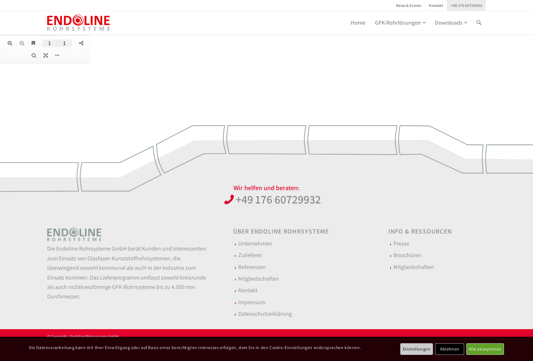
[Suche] (479, 22)
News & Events (408, 5)
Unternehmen (255, 243)
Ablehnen (449, 348)
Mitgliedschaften (258, 278)
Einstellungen (417, 348)
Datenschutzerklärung (265, 314)
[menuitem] (408, 5)
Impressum (251, 302)
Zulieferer (250, 255)
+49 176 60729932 (466, 5)
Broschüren (407, 255)
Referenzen (252, 267)
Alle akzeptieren (485, 348)
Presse (401, 243)
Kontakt (436, 5)
